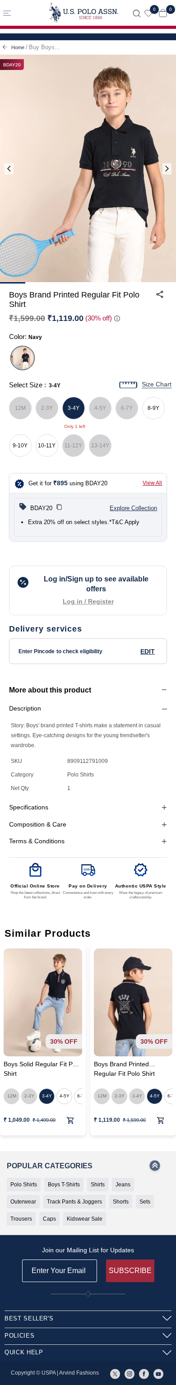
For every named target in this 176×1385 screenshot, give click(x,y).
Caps (49, 1219)
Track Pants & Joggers (74, 1202)
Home (17, 47)
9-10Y (20, 445)
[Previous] (9, 169)
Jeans (123, 1184)
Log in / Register (88, 601)
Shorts (121, 1202)
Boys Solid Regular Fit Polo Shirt (42, 1069)
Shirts (98, 1184)
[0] (148, 12)
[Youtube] (158, 1373)
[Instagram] (129, 1373)
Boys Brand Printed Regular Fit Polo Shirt (124, 1069)
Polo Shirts (23, 1184)
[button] (59, 508)
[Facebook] (144, 1373)
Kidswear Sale (84, 1219)
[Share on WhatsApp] (92, 330)
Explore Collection (133, 508)
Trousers (21, 1219)
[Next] (166, 169)
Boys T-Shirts (64, 1184)
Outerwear (23, 1202)
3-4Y (73, 408)
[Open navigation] (21, 13)
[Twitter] (115, 1373)
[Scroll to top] (155, 1168)
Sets (144, 1202)
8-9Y (153, 408)
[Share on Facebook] (113, 330)
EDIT (147, 651)
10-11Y (47, 445)
